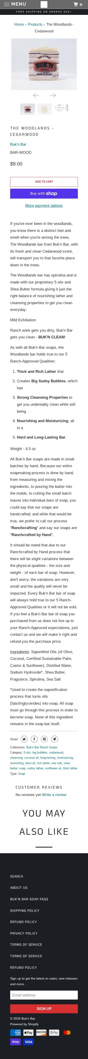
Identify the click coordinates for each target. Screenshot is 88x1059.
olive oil (30, 763)
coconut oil (31, 757)
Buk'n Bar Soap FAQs (29, 899)
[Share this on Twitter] (24, 739)
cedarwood (56, 752)
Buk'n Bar (18, 144)
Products (35, 24)
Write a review (54, 795)
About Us (19, 887)
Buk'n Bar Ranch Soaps (42, 747)
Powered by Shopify (24, 1024)
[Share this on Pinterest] (44, 739)
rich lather (43, 763)
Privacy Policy (24, 933)
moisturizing (65, 757)
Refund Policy (23, 922)
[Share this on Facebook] (34, 739)
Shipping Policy (24, 910)
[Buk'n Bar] (44, 4)
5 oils (27, 752)
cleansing (16, 757)
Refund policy (23, 967)
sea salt (56, 763)
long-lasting (47, 757)
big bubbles (39, 752)
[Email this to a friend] (54, 739)
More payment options (44, 206)
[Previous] (35, 95)
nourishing (16, 763)
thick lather (70, 768)
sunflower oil (53, 768)
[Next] (53, 95)
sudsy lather (35, 768)
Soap (21, 773)
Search (16, 876)
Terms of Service (26, 944)
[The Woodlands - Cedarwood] (44, 64)
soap (22, 768)
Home (19, 24)
